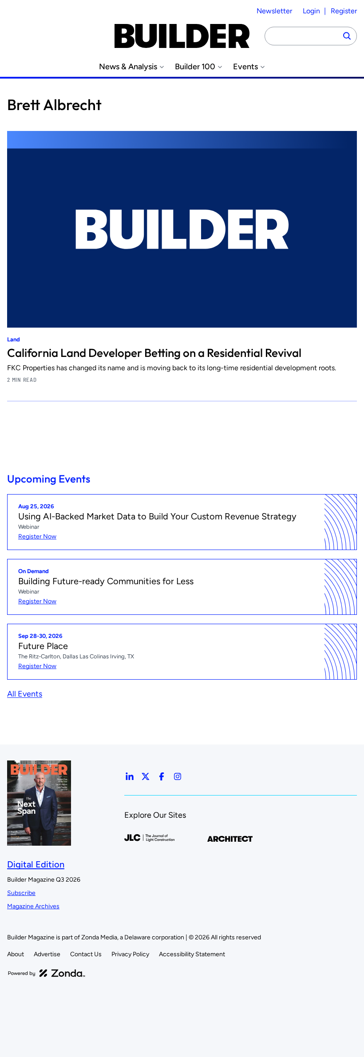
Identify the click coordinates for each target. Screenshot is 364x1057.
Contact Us (86, 954)
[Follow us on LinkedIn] (129, 776)
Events (245, 66)
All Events (24, 694)
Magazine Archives (33, 906)
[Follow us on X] (145, 776)
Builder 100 (195, 66)
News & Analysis (128, 66)
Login (311, 11)
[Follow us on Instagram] (177, 776)
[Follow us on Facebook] (161, 776)
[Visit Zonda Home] (46, 973)
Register (344, 11)
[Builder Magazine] (182, 36)
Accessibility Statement (192, 954)
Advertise (47, 954)
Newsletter (274, 11)
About (15, 954)
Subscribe (21, 893)
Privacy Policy (130, 954)
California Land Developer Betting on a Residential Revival (154, 352)
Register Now (37, 536)
